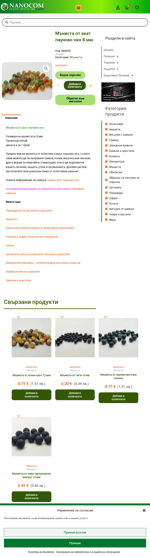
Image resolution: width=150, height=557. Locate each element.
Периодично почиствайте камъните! (29, 210)
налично (31, 366)
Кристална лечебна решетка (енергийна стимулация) (40, 228)
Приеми (75, 543)
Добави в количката (75, 85)
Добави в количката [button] (31, 394)
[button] (144, 510)
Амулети (11, 219)
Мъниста (76, 57)
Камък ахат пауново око (63, 180)
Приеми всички (75, 532)
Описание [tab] (11, 117)
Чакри (10, 245)
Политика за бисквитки (41, 551)
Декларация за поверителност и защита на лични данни (88, 551)
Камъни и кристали (18, 280)
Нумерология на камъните (23, 271)
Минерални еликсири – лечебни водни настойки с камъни (43, 262)
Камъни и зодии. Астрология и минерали (32, 236)
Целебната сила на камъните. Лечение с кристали (38, 254)
